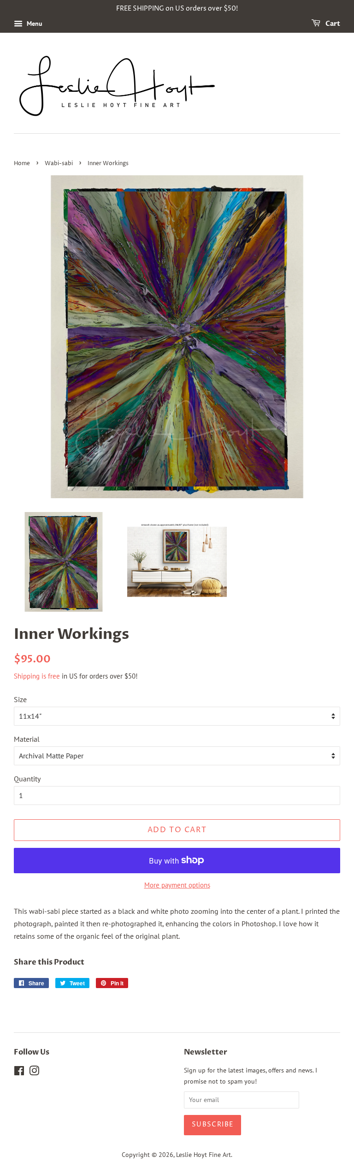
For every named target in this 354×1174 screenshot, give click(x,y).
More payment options (177, 885)
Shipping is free (37, 676)
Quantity (27, 778)
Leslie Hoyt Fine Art (203, 1154)
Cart (332, 23)
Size (20, 699)
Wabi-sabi (59, 163)
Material (27, 739)
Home (22, 163)
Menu (33, 23)
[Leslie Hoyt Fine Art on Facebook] (19, 1072)
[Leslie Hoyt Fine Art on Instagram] (34, 1072)
